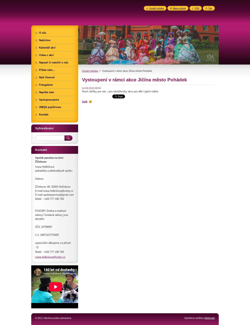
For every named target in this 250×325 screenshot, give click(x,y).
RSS (197, 8)
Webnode (209, 318)
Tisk (210, 8)
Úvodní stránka (90, 71)
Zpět (84, 101)
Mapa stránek (179, 8)
